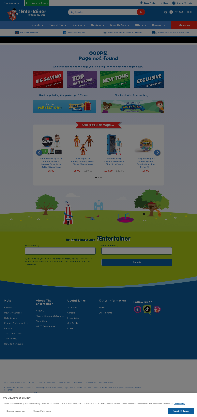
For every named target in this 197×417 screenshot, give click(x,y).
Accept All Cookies (181, 411)
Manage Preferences (41, 411)
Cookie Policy (179, 403)
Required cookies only (15, 411)
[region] (98, 405)
